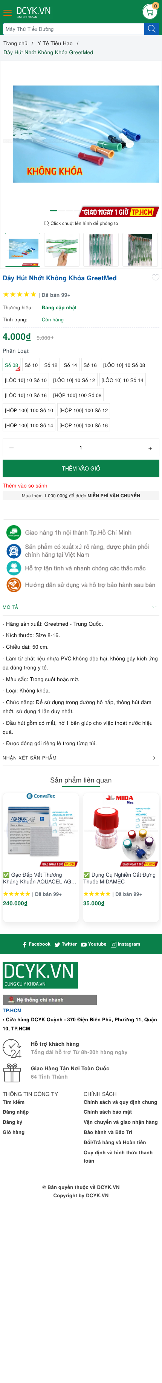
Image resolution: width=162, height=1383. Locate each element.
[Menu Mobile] (8, 12)
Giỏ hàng (13, 1131)
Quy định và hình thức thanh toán (118, 1156)
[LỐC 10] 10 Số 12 (74, 380)
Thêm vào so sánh (25, 485)
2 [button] (61, 210)
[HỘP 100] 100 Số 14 (29, 425)
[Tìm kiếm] (151, 29)
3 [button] (69, 210)
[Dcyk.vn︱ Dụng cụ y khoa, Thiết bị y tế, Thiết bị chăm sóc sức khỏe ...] (34, 12)
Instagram (128, 943)
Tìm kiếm (13, 1101)
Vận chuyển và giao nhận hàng (121, 1121)
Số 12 (50, 364)
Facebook (39, 943)
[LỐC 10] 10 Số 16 (26, 395)
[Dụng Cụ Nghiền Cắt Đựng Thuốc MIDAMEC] (121, 829)
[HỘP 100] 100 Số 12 (84, 410)
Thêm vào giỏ (81, 468)
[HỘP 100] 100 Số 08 (77, 395)
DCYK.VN (97, 1195)
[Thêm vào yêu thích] (155, 277)
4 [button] (77, 210)
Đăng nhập (16, 1111)
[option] (81, 139)
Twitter (68, 943)
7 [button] (101, 210)
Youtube (97, 943)
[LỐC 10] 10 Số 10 (26, 380)
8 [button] (108, 210)
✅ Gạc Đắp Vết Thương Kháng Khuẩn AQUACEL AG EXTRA (37, 878)
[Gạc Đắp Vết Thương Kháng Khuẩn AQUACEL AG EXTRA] (41, 829)
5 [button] (85, 210)
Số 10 (31, 364)
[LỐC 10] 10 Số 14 (123, 380)
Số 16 (90, 364)
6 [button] (93, 210)
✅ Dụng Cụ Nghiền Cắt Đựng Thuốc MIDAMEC (119, 878)
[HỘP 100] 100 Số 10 (29, 410)
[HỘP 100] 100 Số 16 (84, 425)
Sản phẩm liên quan (81, 780)
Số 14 (70, 364)
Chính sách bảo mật (108, 1111)
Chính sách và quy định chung (120, 1101)
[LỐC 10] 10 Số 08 (124, 364)
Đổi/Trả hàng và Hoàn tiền (115, 1142)
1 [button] (53, 210)
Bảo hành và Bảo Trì (108, 1131)
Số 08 (11, 364)
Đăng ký (12, 1121)
